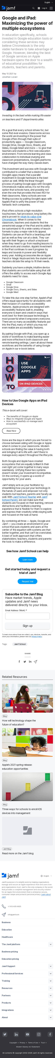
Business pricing (10, 951)
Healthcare (7, 937)
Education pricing (10, 959)
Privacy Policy (37, 636)
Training (6, 981)
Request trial (27, 581)
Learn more (28, 559)
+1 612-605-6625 (14, 906)
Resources (7, 988)
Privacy (22, 1043)
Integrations (8, 1010)
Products (6, 1003)
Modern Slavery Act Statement (28, 1047)
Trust (43, 1043)
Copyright (13, 1043)
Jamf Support (8, 966)
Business (6, 922)
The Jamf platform (11, 944)
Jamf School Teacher (24, 496)
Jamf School (19, 644)
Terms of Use (33, 1043)
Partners (6, 995)
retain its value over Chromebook (22, 218)
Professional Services (12, 973)
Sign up (27, 626)
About (5, 1017)
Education (7, 930)
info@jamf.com (13, 915)
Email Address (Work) (16, 610)
